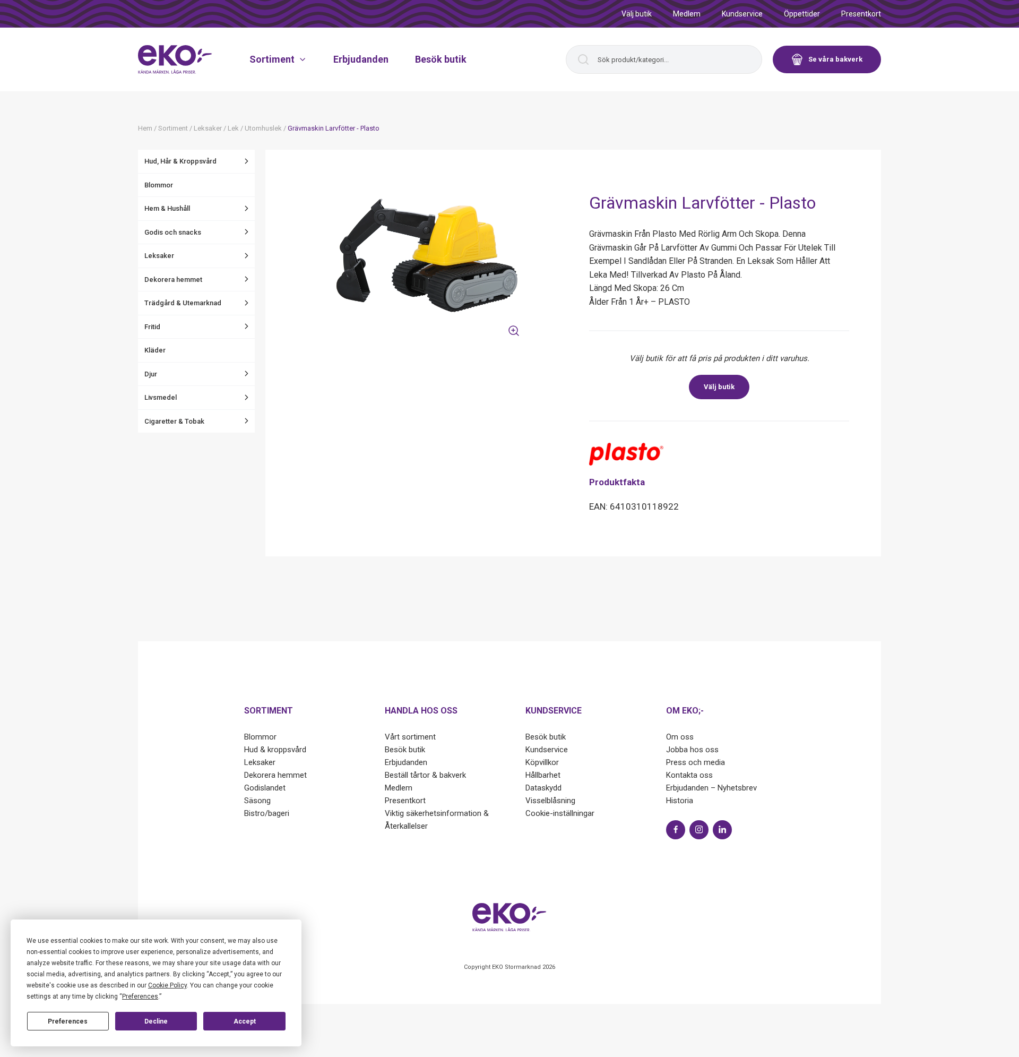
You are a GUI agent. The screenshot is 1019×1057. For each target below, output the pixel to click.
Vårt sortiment (410, 737)
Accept (245, 1021)
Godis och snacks (172, 232)
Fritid (152, 326)
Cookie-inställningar (559, 813)
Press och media (695, 762)
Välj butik (636, 14)
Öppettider (802, 14)
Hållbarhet (542, 775)
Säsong (257, 800)
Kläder (155, 350)
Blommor (158, 184)
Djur (150, 373)
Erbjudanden (360, 59)
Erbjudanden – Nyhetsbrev (711, 788)
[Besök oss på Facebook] (675, 829)
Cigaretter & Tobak (174, 421)
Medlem (687, 14)
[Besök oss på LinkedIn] (722, 829)
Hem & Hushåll (167, 208)
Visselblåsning (550, 800)
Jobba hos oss (692, 749)
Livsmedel (160, 397)
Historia (679, 800)
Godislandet (265, 788)
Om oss (680, 737)
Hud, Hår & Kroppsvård (180, 161)
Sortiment (272, 59)
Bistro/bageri (266, 813)
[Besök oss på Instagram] (699, 829)
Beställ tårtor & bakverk (425, 775)
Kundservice (742, 14)
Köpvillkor (542, 762)
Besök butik (441, 59)
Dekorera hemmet (173, 279)
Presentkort (861, 14)
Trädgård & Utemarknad (182, 303)
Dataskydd (543, 788)
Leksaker (159, 256)
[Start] (175, 59)
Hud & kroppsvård (275, 749)
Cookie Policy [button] (167, 985)
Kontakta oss (689, 775)
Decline (156, 1021)
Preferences (68, 1021)
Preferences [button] (140, 996)
